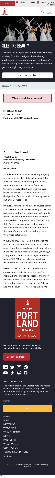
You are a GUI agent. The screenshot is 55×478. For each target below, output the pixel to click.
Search (27, 408)
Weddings (9, 428)
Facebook (5, 367)
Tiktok (12, 373)
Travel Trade (12, 432)
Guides (22, 2)
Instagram (19, 367)
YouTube (5, 373)
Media (7, 436)
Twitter (12, 367)
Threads (19, 373)
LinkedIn (26, 373)
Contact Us (10, 448)
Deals (32, 2)
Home (6, 416)
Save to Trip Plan (27, 75)
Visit (6, 420)
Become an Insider (16, 356)
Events (42, 2)
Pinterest (26, 367)
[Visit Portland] (4, 11)
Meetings (9, 424)
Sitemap (8, 456)
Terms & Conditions (15, 452)
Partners (9, 440)
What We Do (10, 444)
